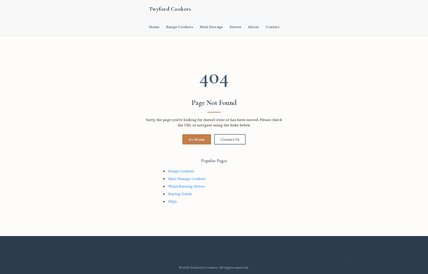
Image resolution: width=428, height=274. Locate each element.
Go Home (197, 139)
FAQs (172, 201)
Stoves (235, 26)
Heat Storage (211, 26)
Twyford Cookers (170, 8)
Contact (272, 26)
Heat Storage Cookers (187, 178)
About (253, 26)
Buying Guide (180, 193)
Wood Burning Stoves (186, 186)
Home (154, 26)
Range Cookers (179, 26)
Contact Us (229, 139)
